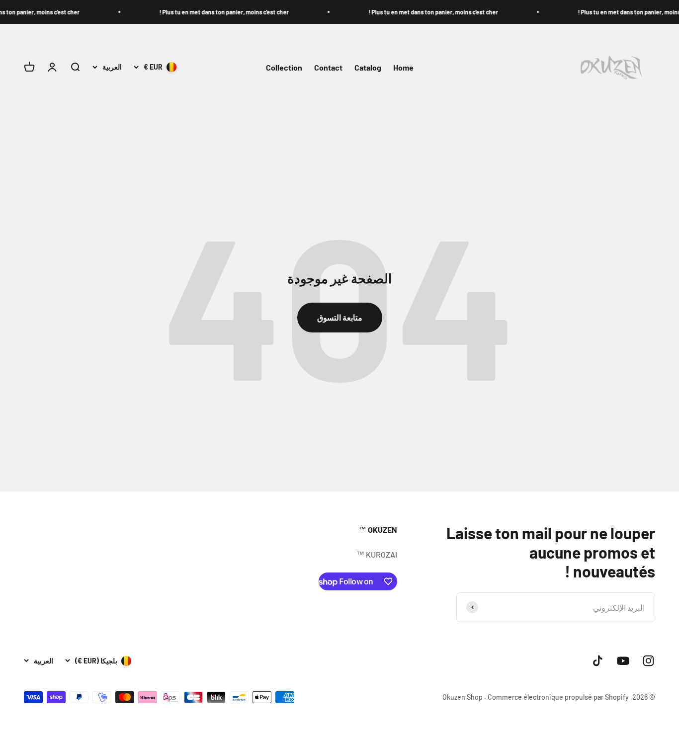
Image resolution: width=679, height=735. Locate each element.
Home (403, 67)
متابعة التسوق (339, 317)
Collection (284, 67)
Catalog (367, 67)
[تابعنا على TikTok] (597, 660)
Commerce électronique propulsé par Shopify (558, 697)
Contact (328, 67)
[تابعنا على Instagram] (648, 660)
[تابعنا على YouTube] (623, 660)
